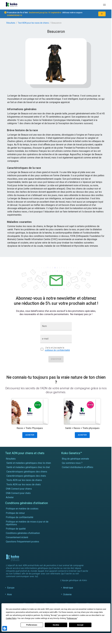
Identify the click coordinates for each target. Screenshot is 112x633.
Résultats (10, 23)
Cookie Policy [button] (11, 618)
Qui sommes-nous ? (72, 463)
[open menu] (104, 4)
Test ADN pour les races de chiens (33, 23)
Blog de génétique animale (75, 458)
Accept (80, 625)
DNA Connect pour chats (18, 493)
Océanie (66, 597)
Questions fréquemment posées (22, 541)
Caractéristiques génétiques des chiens (26, 471)
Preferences (31, 625)
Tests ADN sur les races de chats (23, 484)
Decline (56, 625)
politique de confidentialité (57, 350)
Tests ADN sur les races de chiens (24, 480)
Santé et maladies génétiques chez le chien (28, 463)
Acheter (10, 497)
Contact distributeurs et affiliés (77, 467)
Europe (10, 590)
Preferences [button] (72, 618)
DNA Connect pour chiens (19, 488)
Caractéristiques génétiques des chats (26, 475)
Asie (9, 597)
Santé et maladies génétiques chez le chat (28, 467)
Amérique (67, 590)
